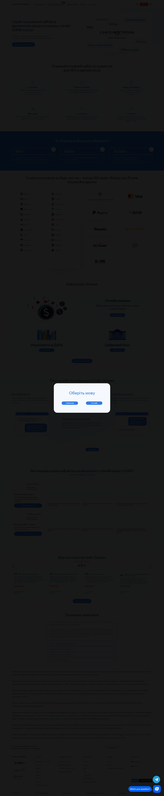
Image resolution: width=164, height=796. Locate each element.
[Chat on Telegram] (156, 779)
